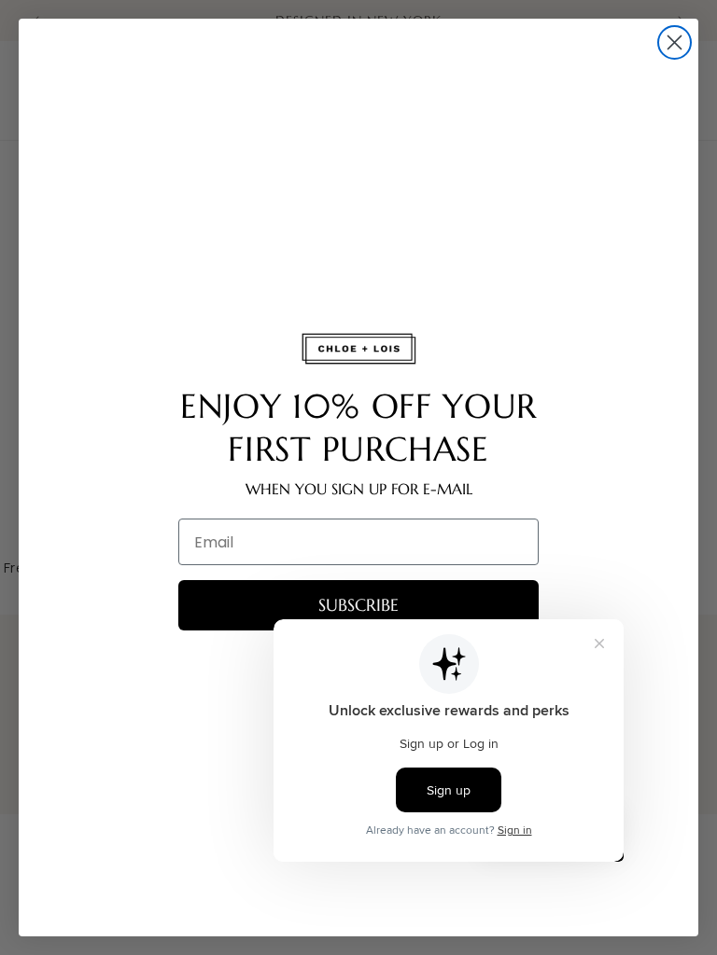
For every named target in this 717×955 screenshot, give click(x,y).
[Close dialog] (674, 42)
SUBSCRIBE (358, 605)
